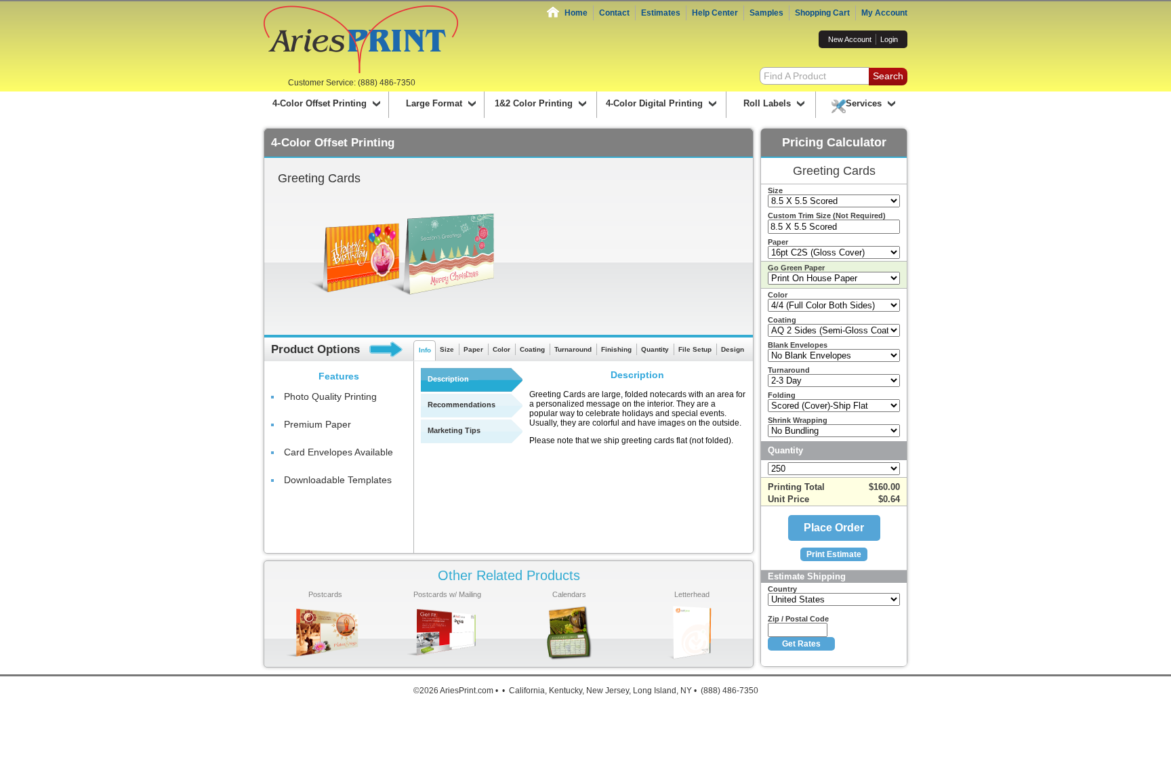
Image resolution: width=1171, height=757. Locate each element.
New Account (849, 39)
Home (576, 13)
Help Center (715, 13)
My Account (884, 13)
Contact (614, 13)
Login (889, 39)
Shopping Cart (822, 13)
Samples (766, 13)
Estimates (660, 13)
